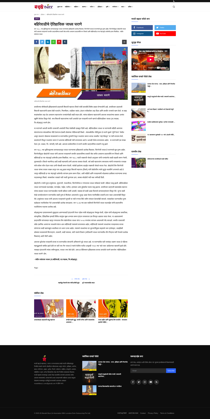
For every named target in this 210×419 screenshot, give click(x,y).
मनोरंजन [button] (114, 7)
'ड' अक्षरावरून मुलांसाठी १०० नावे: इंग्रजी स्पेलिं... (161, 135)
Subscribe (171, 371)
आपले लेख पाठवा (133, 413)
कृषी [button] (107, 7)
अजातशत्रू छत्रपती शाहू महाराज (44, 320)
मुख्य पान (59, 7)
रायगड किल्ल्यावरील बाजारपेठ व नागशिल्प (110, 386)
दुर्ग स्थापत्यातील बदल (88, 283)
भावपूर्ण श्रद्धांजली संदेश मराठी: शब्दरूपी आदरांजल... (161, 96)
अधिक (129, 7)
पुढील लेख (84, 279)
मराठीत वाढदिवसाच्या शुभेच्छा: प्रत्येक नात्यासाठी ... (161, 122)
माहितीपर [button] (67, 7)
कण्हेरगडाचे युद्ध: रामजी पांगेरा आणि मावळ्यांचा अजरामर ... (80, 321)
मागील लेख (77, 279)
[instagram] (144, 382)
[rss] (156, 382)
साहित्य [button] (76, 7)
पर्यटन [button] (91, 7)
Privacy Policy (153, 413)
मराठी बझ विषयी (121, 413)
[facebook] (132, 382)
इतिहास (43, 14)
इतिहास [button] (100, 7)
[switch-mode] (174, 1)
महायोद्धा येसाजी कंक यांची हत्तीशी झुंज (69, 283)
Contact (143, 413)
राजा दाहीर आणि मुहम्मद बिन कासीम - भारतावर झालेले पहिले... (112, 321)
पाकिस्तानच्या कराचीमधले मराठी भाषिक (157, 159)
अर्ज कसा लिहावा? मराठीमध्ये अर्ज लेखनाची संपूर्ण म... (160, 110)
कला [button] (122, 7)
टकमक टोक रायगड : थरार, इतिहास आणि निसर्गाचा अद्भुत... (161, 85)
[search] (174, 7)
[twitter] (138, 382)
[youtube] (150, 382)
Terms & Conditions (167, 413)
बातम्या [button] (84, 7)
